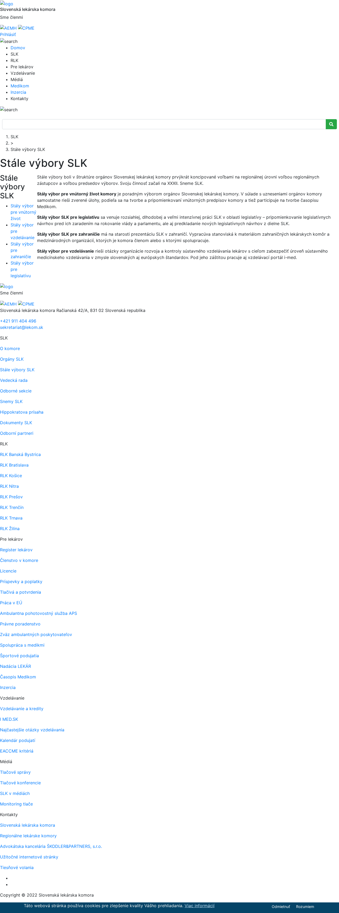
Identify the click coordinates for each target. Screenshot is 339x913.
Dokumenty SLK (16, 422)
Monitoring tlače (16, 804)
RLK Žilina (10, 528)
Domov (18, 47)
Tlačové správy (15, 772)
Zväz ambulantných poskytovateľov (36, 634)
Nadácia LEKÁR (15, 666)
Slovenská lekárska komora (27, 825)
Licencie (8, 571)
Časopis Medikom (18, 676)
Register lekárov (16, 549)
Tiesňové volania (17, 867)
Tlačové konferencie (20, 782)
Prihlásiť (8, 34)
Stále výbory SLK (17, 369)
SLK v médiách (15, 793)
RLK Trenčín (12, 507)
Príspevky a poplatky (21, 581)
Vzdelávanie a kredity (21, 708)
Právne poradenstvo (20, 623)
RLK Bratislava (14, 465)
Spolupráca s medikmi (22, 645)
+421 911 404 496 (18, 321)
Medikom (20, 85)
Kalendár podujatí (17, 740)
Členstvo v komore (19, 560)
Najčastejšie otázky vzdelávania (32, 729)
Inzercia (18, 92)
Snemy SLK (11, 401)
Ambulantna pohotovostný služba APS (38, 613)
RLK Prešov (11, 496)
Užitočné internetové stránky (29, 857)
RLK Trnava (11, 518)
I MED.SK (9, 719)
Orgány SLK (12, 359)
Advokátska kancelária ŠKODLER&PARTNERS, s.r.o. (51, 846)
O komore (10, 348)
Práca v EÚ (11, 602)
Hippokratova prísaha (21, 412)
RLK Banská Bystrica (20, 454)
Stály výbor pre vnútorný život (23, 212)
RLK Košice (11, 475)
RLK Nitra (9, 486)
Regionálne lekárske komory (28, 835)
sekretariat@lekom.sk (21, 327)
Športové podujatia (19, 655)
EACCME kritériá (16, 751)
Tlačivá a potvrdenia (20, 592)
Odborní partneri (16, 433)
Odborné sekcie (16, 390)
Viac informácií (200, 905)
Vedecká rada (14, 380)
